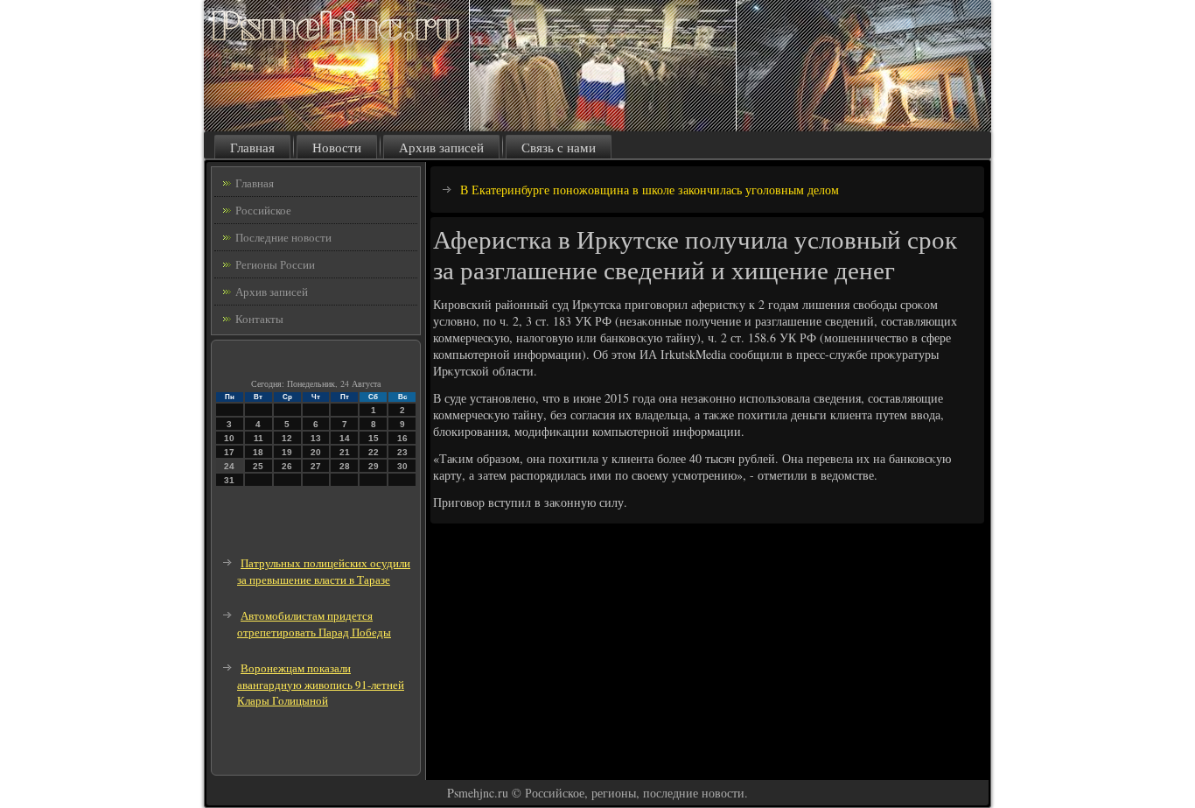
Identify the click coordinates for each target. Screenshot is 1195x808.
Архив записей (441, 147)
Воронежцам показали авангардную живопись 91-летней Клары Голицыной (320, 684)
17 (229, 452)
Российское (263, 210)
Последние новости (283, 237)
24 (229, 466)
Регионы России (275, 264)
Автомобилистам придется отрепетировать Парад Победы (314, 624)
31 (229, 480)
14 (344, 438)
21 (344, 452)
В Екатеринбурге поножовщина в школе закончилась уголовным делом (649, 189)
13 (316, 438)
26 (287, 466)
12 (287, 438)
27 (316, 466)
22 (373, 452)
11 (258, 438)
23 (402, 452)
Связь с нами (558, 147)
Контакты (259, 319)
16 (402, 438)
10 (229, 438)
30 (402, 466)
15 (373, 438)
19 (287, 452)
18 (258, 452)
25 (258, 466)
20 (316, 452)
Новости (336, 147)
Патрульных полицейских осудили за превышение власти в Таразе (323, 571)
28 (344, 466)
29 (373, 466)
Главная (252, 147)
